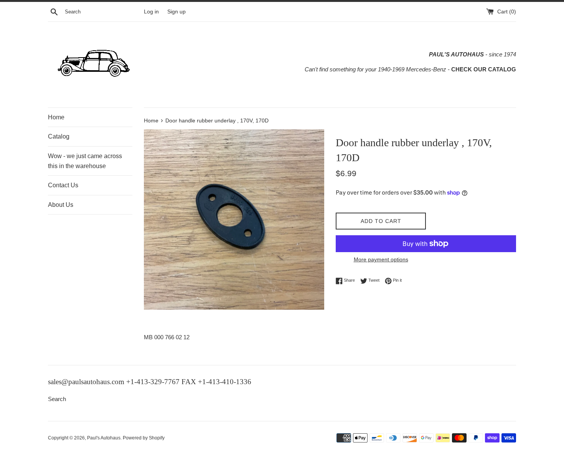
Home (56, 117)
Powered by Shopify (144, 438)
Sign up (176, 12)
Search (57, 399)
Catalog (58, 136)
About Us (60, 204)
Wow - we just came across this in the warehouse (85, 161)
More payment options (381, 259)
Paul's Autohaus (103, 438)
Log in (151, 12)
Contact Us (63, 185)
